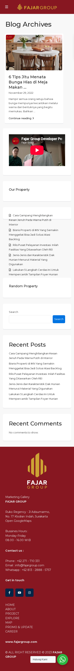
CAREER (11, 631)
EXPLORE (12, 618)
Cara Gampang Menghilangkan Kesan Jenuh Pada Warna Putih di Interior (31, 220)
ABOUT (10, 609)
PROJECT (12, 613)
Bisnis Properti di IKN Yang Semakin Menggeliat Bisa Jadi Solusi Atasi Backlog (33, 234)
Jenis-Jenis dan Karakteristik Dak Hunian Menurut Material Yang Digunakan (31, 259)
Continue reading (20, 118)
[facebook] (9, 593)
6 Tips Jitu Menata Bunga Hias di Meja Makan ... (28, 82)
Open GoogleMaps (18, 521)
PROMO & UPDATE (19, 627)
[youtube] (19, 593)
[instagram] (29, 593)
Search (13, 311)
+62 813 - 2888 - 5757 (36, 570)
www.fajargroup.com (21, 642)
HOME (10, 605)
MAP (8, 622)
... (34, 111)
